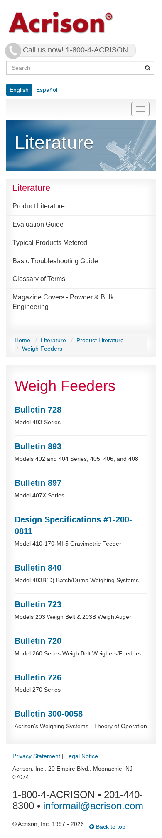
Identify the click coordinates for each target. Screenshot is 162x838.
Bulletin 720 (38, 640)
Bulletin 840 (38, 567)
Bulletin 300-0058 (49, 713)
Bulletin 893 (38, 446)
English (19, 90)
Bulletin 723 (38, 604)
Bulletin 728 (38, 409)
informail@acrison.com (93, 805)
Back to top (109, 826)
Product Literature (38, 206)
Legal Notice (81, 756)
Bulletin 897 (38, 482)
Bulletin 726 (38, 677)
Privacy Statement (36, 756)
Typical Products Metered (49, 242)
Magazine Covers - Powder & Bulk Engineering (63, 302)
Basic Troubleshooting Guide (55, 261)
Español (46, 90)
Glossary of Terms (38, 278)
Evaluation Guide (38, 224)
